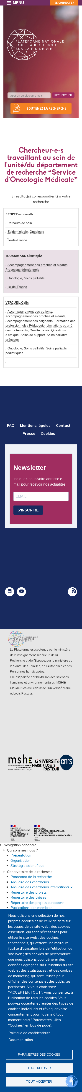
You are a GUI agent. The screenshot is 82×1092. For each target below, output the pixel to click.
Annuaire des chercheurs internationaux (41, 887)
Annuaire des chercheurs (29, 882)
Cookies (48, 433)
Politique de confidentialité (29, 1033)
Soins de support (32, 335)
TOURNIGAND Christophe (23, 256)
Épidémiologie (18, 231)
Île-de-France (17, 240)
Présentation (20, 855)
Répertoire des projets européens (37, 902)
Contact (63, 425)
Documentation (20, 1040)
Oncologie (37, 231)
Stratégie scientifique (27, 865)
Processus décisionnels (22, 269)
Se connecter (64, 2)
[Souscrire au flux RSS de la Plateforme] (72, 591)
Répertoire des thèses (28, 897)
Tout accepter (39, 1081)
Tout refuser (39, 1068)
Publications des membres (31, 907)
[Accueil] (35, 44)
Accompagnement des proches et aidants (37, 265)
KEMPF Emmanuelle (19, 214)
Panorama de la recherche (31, 877)
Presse (29, 433)
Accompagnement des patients (30, 311)
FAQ (11, 425)
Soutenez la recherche (46, 108)
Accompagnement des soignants (29, 321)
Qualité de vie (39, 330)
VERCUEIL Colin (16, 302)
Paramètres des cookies (39, 1054)
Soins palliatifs (34, 278)
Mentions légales (35, 425)
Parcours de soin (20, 223)
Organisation (20, 860)
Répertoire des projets (28, 892)
